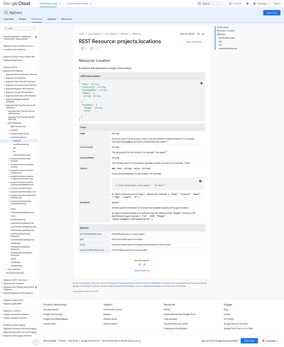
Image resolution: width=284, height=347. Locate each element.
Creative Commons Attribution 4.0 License (153, 283)
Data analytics (111, 34)
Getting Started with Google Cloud (179, 314)
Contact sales (49, 324)
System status (110, 324)
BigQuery (15, 13)
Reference (37, 19)
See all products (50, 309)
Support (107, 314)
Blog (226, 309)
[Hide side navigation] (36, 342)
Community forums (113, 309)
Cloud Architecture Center (176, 324)
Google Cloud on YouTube (236, 324)
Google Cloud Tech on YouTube (238, 328)
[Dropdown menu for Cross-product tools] (91, 3)
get (82, 239)
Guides (22, 19)
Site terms (73, 341)
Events (227, 314)
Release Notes (110, 319)
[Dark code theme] (201, 83)
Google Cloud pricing (52, 314)
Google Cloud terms (90, 341)
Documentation (94, 34)
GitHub (167, 309)
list (82, 244)
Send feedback (193, 41)
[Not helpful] (203, 34)
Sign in (277, 3)
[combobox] (211, 3)
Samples (52, 19)
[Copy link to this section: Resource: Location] (113, 61)
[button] (19, 49)
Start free (272, 12)
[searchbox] (20, 28)
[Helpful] (198, 34)
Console (237, 3)
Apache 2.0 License (81, 286)
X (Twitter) (229, 319)
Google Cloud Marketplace (55, 319)
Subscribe (249, 340)
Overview (8, 19)
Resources (66, 19)
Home (81, 34)
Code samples (170, 319)
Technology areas (48, 3)
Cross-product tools (77, 3)
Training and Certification (175, 328)
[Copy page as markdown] (91, 48)
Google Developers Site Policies (120, 286)
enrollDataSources (90, 234)
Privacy (62, 341)
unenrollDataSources (92, 250)
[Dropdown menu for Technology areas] (60, 3)
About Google (49, 341)
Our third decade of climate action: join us (121, 341)
